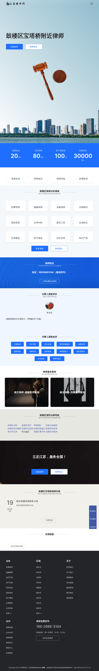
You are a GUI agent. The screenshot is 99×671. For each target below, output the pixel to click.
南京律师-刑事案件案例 (72, 392)
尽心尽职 (32, 344)
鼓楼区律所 (26, 425)
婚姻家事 (9, 572)
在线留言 (9, 653)
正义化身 (47, 344)
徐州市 (38, 598)
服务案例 (69, 588)
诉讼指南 (69, 583)
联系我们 (69, 567)
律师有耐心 (57, 359)
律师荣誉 (69, 598)
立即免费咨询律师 (49, 281)
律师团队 (59, 248)
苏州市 (38, 572)
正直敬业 (17, 344)
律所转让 (9, 643)
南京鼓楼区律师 (17, 546)
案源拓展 (9, 627)
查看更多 (49, 520)
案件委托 (69, 593)
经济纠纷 (9, 588)
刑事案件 (9, 567)
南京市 (38, 567)
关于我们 (69, 572)
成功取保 (47, 351)
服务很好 (17, 351)
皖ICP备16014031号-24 (82, 667)
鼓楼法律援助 (51, 425)
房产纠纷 (9, 583)
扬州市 (38, 593)
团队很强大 (81, 351)
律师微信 (69, 577)
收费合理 (81, 344)
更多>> (9, 613)
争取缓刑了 (64, 351)
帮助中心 (9, 648)
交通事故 (9, 603)
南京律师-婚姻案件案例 (26, 392)
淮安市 (38, 603)
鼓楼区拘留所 (51, 431)
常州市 (38, 583)
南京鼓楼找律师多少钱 (27, 501)
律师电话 (33, 46)
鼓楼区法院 (12, 425)
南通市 (38, 588)
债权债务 (9, 593)
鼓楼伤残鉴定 (39, 428)
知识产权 (9, 577)
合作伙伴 (9, 632)
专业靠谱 (41, 359)
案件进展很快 (65, 344)
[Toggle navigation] (91, 3)
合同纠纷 (9, 608)
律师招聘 (9, 638)
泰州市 (38, 608)
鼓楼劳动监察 (27, 428)
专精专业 (32, 351)
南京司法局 (12, 431)
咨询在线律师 (48, 638)
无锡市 (38, 577)
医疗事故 (9, 598)
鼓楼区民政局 (51, 428)
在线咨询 (14, 46)
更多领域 (39, 248)
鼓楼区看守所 (39, 431)
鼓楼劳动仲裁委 (14, 428)
